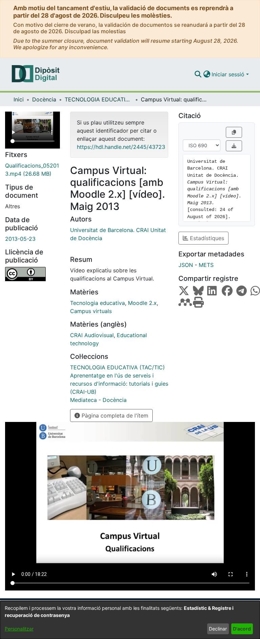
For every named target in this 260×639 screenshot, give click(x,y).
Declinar (218, 629)
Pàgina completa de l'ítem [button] (114, 415)
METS (206, 265)
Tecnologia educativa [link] (97, 302)
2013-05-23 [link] (20, 238)
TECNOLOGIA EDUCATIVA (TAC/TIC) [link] (98, 99)
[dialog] (130, 620)
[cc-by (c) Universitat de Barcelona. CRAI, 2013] (32, 274)
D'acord (242, 629)
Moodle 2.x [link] (142, 302)
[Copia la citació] (234, 132)
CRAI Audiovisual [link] (92, 335)
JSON (185, 265)
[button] (198, 74)
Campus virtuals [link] (91, 311)
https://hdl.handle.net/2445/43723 (121, 146)
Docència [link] (44, 99)
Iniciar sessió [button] (229, 74)
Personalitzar (19, 629)
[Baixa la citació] (234, 145)
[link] (32, 169)
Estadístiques (206, 238)
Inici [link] (19, 99)
